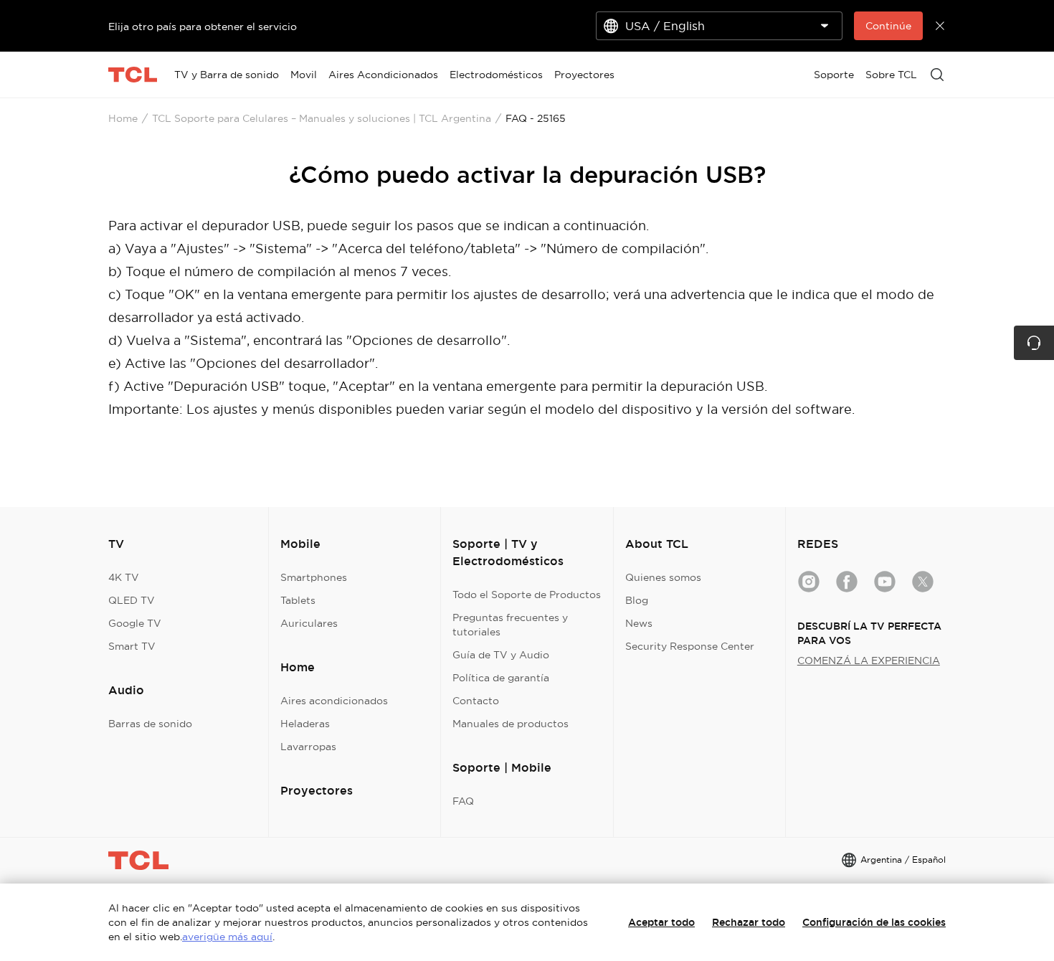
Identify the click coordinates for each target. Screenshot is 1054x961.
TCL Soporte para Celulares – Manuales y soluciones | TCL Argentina (321, 118)
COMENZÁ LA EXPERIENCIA (868, 660)
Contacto (475, 700)
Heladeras (305, 723)
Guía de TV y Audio (500, 654)
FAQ (463, 801)
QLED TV (131, 600)
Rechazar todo (748, 922)
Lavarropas (308, 746)
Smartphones (313, 577)
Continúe (888, 25)
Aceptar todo (661, 922)
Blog (636, 600)
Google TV (134, 623)
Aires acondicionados (334, 700)
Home (123, 118)
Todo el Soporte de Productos (526, 594)
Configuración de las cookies (874, 922)
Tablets (297, 600)
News (638, 623)
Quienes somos (663, 577)
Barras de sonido (150, 723)
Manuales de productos (510, 723)
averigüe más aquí (227, 936)
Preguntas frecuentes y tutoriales (510, 624)
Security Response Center (689, 646)
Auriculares (309, 623)
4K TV (123, 577)
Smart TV (132, 646)
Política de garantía (500, 677)
